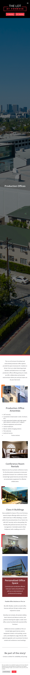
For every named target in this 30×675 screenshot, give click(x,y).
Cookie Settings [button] (6, 671)
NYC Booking (20, 14)
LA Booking (10, 14)
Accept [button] (14, 671)
